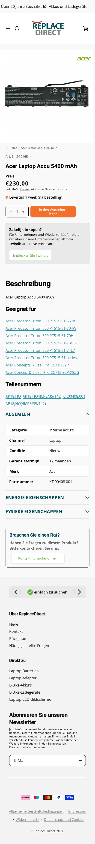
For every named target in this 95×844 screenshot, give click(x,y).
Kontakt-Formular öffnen (38, 558)
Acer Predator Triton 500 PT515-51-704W (41, 328)
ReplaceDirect (44, 831)
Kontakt (16, 631)
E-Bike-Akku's (20, 685)
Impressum (77, 811)
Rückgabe (17, 638)
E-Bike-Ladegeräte (24, 692)
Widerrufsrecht (27, 819)
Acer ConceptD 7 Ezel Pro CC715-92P (37, 365)
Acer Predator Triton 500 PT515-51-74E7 (40, 350)
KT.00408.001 (73, 396)
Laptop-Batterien (24, 670)
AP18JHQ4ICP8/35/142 (42, 396)
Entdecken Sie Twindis (30, 255)
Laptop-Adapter (23, 678)
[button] (9, 28)
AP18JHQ (13, 396)
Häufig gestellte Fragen (29, 645)
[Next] (78, 592)
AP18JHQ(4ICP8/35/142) (26, 403)
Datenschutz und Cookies (64, 819)
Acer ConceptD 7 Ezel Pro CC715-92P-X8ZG (42, 372)
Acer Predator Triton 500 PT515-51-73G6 (41, 343)
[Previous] (16, 592)
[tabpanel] (47, 487)
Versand (25, 189)
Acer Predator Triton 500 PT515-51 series (41, 357)
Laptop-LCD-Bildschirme (30, 699)
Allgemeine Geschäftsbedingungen (36, 811)
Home (13, 148)
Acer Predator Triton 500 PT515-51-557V (40, 321)
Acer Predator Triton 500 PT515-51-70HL (40, 335)
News (14, 624)
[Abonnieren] (80, 760)
